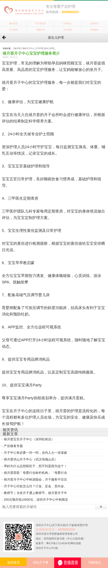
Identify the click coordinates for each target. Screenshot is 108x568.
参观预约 (94, 30)
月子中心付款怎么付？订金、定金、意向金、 (35, 486)
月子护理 (39, 48)
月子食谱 (67, 30)
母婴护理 (40, 30)
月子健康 (13, 30)
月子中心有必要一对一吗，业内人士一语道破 (35, 452)
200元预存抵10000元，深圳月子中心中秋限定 (36, 499)
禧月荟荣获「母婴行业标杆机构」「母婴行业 (35, 472)
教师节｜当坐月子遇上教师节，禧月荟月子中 (35, 493)
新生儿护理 (49, 48)
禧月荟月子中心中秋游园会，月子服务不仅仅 (35, 479)
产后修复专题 (13, 446)
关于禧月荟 (40, 23)
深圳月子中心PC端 (47, 548)
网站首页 (13, 23)
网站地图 (75, 543)
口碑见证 (67, 23)
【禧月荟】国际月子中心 (23, 48)
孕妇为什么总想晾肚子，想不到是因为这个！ (35, 466)
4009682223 (70, 12)
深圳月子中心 (43, 525)
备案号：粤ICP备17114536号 (53, 543)
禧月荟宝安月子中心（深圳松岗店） (29, 439)
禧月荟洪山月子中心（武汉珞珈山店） (31, 459)
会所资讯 (94, 23)
